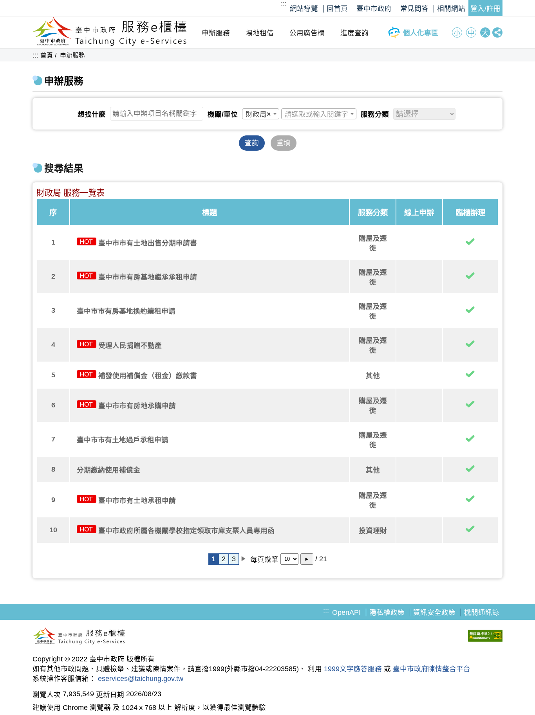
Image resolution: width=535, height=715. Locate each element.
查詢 (252, 143)
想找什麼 (92, 114)
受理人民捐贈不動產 (130, 345)
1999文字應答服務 (353, 669)
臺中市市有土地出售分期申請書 (147, 243)
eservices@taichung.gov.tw (140, 679)
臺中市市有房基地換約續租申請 (126, 311)
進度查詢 (354, 33)
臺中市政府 (374, 9)
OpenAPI (346, 612)
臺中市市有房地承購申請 (137, 406)
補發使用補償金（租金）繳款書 (147, 376)
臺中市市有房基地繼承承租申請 (147, 277)
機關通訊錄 (481, 612)
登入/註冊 (485, 9)
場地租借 (260, 33)
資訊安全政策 (434, 612)
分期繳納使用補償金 (108, 470)
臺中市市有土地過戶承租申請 (122, 440)
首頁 (46, 55)
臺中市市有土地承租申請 (137, 500)
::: (284, 4)
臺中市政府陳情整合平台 (431, 669)
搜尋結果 (63, 168)
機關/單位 (223, 114)
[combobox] (260, 113)
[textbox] (319, 114)
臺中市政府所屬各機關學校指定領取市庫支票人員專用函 (186, 531)
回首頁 (337, 9)
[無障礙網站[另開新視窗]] (485, 637)
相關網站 (451, 9)
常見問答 (414, 9)
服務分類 (375, 114)
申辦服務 (216, 33)
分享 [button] (497, 32)
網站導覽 (304, 9)
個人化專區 (420, 33)
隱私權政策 (387, 612)
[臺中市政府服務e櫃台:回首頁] (110, 44)
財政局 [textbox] (258, 114)
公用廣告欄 (307, 33)
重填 (284, 143)
